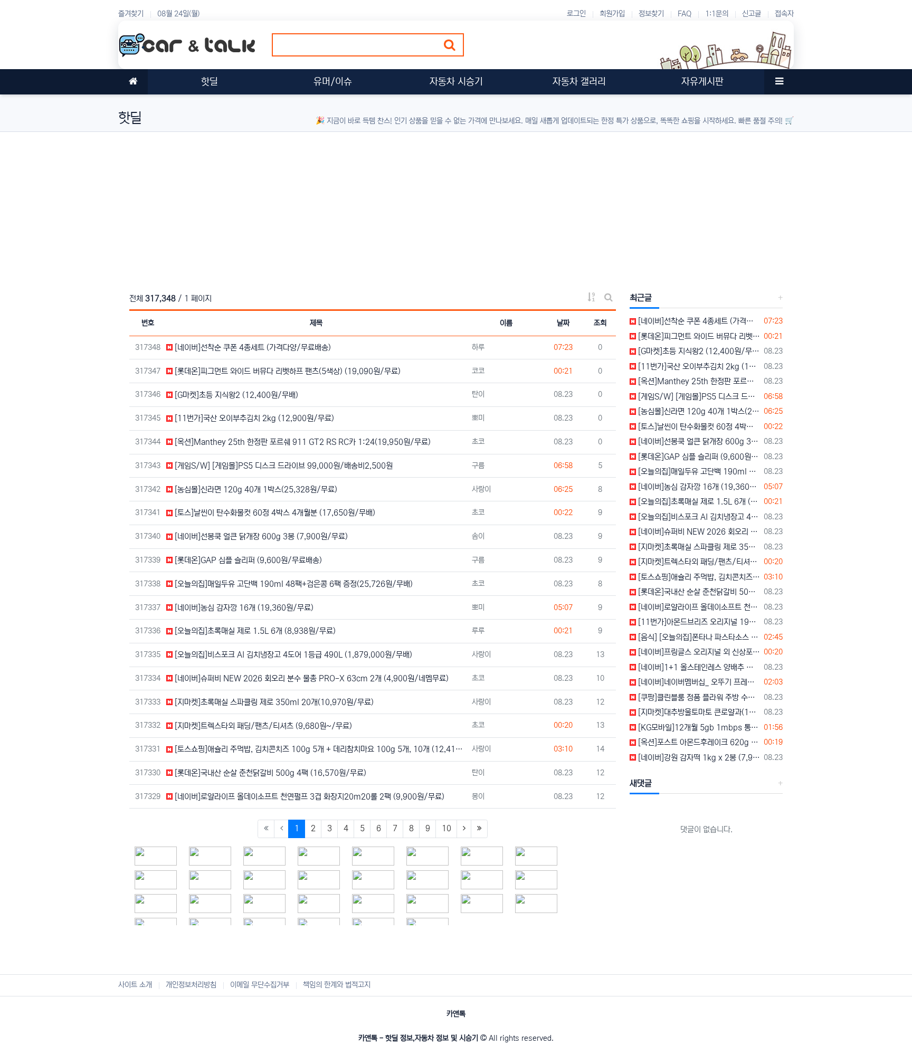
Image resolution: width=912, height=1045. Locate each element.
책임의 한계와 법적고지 (336, 985)
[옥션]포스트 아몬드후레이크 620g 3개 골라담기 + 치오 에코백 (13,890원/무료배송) (698, 742)
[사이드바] (779, 81)
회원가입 (612, 14)
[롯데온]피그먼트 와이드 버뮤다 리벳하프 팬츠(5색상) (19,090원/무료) (287, 371)
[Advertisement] (435, 206)
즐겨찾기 (131, 14)
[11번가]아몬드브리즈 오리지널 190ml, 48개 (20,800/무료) (698, 622)
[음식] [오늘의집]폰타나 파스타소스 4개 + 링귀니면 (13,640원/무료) (698, 637)
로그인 (576, 14)
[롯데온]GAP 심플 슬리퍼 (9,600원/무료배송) (247, 560)
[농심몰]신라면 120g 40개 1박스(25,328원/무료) (255, 489)
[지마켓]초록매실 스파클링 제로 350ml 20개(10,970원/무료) (273, 702)
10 (446, 828)
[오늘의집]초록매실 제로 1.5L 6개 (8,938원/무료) (254, 630)
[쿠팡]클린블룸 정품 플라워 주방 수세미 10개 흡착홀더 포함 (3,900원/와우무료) (698, 697)
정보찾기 (651, 14)
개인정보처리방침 (191, 985)
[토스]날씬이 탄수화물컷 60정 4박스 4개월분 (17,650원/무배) (274, 512)
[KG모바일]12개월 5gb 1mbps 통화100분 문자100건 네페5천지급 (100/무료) (698, 727)
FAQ (684, 14)
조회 (600, 323)
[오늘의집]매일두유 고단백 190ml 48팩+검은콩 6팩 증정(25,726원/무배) (293, 584)
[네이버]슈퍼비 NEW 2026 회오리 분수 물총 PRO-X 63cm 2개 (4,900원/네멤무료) (311, 678)
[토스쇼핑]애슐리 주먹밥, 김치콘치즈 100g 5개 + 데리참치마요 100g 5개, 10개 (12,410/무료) (698, 577)
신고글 (751, 14)
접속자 (784, 14)
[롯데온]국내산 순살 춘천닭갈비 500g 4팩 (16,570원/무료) (269, 772)
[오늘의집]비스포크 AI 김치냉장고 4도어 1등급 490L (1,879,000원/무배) (292, 654)
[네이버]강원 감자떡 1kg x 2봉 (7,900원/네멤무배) (698, 757)
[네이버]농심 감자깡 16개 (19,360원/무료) (243, 607)
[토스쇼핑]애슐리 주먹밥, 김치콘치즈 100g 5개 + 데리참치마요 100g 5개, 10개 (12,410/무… (320, 749)
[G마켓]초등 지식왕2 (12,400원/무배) (235, 395)
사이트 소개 (135, 985)
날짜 (563, 323)
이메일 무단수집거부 (259, 985)
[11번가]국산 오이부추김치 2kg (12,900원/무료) (253, 418)
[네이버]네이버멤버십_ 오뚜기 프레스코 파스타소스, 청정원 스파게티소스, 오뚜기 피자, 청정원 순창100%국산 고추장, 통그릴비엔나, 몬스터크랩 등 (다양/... (698, 682)
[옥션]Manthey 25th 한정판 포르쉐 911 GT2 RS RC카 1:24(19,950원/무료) (302, 442)
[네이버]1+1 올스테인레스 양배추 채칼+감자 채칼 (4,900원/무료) (698, 667)
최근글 (641, 297)
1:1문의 (716, 14)
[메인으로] (133, 81)
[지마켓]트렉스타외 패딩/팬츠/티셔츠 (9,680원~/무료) (262, 725)
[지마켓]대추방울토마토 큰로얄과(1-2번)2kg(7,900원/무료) (698, 712)
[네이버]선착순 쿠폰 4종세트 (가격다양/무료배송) (252, 347)
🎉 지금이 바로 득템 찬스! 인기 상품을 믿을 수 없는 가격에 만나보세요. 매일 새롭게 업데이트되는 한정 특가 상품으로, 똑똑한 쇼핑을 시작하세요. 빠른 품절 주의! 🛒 (555, 121)
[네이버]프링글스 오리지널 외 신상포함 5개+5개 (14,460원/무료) (698, 652)
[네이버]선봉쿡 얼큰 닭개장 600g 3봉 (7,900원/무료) (260, 536)
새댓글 (641, 783)
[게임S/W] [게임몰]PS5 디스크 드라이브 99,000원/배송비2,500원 (283, 465)
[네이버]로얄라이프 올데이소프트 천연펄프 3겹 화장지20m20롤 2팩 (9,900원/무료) (308, 796)
